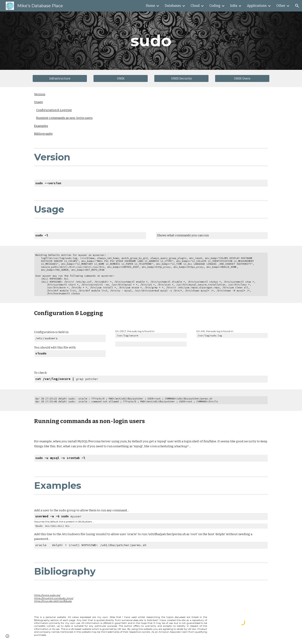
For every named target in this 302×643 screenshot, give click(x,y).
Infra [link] (233, 6)
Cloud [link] (195, 6)
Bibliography (43, 134)
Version (39, 94)
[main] (151, 40)
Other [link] (280, 6)
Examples (41, 126)
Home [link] (150, 6)
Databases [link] (173, 6)
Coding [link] (214, 6)
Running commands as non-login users (64, 118)
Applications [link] (257, 6)
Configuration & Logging (54, 110)
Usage (38, 102)
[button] (297, 6)
